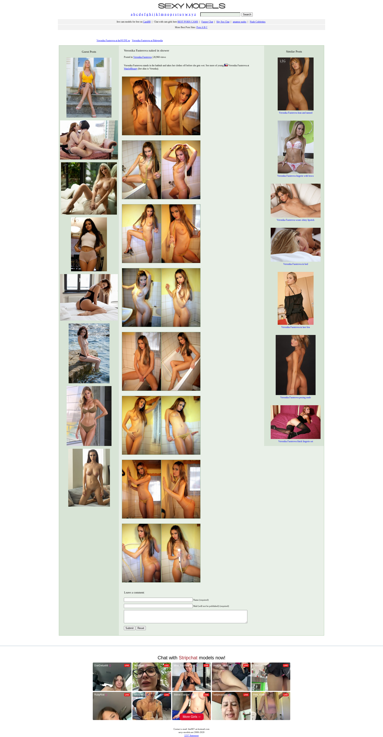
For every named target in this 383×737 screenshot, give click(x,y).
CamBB (147, 21)
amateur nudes (239, 21)
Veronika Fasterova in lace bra (295, 327)
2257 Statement (191, 735)
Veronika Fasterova (142, 57)
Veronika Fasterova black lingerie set (295, 441)
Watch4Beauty (130, 68)
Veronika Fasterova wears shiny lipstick (295, 220)
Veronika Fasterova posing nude (295, 397)
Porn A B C (201, 27)
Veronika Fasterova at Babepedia (147, 40)
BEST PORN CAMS (188, 21)
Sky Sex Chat (222, 21)
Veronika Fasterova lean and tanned (295, 112)
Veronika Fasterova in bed (295, 264)
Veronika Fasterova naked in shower (146, 50)
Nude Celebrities (258, 21)
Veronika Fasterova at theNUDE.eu (113, 40)
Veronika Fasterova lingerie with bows (295, 175)
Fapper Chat (207, 21)
